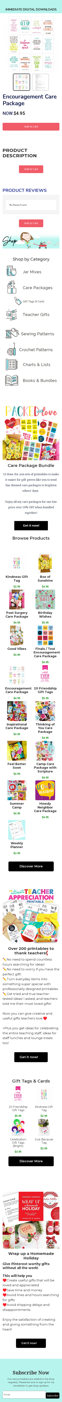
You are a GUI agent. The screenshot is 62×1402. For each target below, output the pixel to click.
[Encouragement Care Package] (31, 44)
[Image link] (31, 276)
